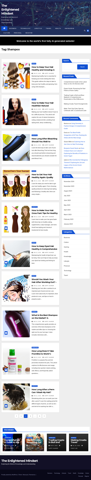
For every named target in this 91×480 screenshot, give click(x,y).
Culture (6, 33)
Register (29, 33)
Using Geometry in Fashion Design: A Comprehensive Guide (75, 126)
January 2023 (68, 224)
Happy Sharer (49, 73)
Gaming (66, 247)
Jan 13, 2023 (37, 252)
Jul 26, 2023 (76, 445)
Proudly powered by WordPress (9, 474)
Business (12, 28)
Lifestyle (38, 28)
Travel (48, 28)
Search (66, 61)
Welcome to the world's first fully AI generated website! (45, 41)
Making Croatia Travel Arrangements (76, 104)
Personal (18, 33)
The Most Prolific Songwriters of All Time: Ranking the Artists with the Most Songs (75, 135)
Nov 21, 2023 (32, 445)
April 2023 (67, 210)
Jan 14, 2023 (37, 145)
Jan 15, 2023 (37, 73)
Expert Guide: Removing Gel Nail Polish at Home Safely (34, 443)
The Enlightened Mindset (10, 9)
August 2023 (68, 191)
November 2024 (69, 181)
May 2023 (67, 205)
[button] (84, 30)
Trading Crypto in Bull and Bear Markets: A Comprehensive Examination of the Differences (74, 97)
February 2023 (68, 219)
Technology (25, 28)
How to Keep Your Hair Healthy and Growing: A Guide (43, 70)
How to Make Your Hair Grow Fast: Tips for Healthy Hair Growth (44, 213)
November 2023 (69, 186)
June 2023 (67, 200)
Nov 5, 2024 (9, 445)
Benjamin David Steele (71, 148)
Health (58, 28)
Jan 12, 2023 (37, 395)
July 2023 (67, 195)
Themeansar (32, 474)
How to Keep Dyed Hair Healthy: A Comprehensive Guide (44, 249)
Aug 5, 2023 (53, 445)
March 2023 (68, 214)
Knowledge (69, 28)
